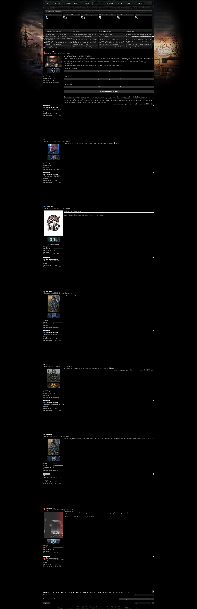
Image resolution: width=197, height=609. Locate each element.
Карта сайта (110, 608)
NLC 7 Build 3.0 (105, 36)
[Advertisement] (109, 124)
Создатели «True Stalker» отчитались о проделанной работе (145, 47)
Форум (45, 42)
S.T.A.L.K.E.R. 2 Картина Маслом (83, 36)
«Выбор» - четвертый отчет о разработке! (139, 36)
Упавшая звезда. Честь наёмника (110, 39)
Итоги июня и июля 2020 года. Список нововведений (89, 39)
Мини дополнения (88, 592)
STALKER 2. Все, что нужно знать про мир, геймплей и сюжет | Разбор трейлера (97, 34)
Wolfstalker (88, 606)
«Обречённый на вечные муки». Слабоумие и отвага (89, 42)
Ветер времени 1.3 (106, 34)
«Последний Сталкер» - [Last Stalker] (111, 47)
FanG (101, 606)
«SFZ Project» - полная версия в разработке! (140, 39)
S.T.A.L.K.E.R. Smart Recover (104, 592)
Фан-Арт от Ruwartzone (81, 44)
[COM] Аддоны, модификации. (109, 44)
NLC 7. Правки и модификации (56, 47)
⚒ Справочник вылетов (54, 44)
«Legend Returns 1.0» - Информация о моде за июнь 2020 (144, 44)
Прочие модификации (74, 592)
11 (53, 80)
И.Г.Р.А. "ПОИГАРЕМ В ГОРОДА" (56, 36)
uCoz (137, 608)
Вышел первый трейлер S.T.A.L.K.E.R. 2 (139, 34)
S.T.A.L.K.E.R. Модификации (57, 592)
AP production (107, 606)
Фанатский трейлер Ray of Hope (83, 47)
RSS (126, 608)
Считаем (49, 39)
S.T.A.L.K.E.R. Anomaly (53, 42)
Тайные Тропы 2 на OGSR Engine (56, 34)
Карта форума (119, 608)
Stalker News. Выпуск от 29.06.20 (137, 42)
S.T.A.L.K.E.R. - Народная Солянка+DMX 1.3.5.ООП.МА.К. (117, 42)
